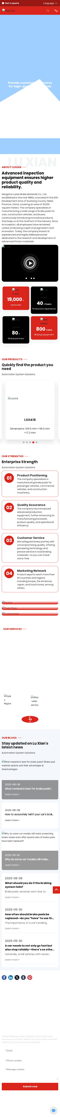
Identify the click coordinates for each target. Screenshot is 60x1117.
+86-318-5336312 (18, 1012)
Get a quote (12, 3)
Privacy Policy (38, 1112)
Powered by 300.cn (12, 1112)
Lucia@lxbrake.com (21, 997)
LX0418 (30, 419)
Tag (26, 1112)
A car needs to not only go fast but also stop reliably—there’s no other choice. (29, 949)
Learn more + (12, 794)
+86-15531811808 (18, 1005)
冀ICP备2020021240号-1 (14, 1105)
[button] (26, 278)
